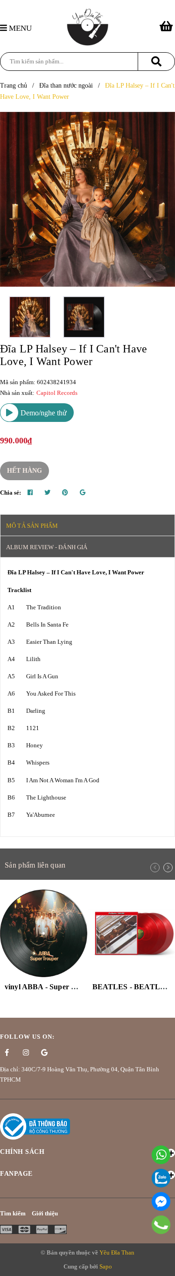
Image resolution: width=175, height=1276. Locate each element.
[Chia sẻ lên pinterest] (65, 492)
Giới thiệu (45, 1213)
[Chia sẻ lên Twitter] (47, 492)
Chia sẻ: (10, 492)
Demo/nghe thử (43, 413)
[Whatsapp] (161, 1154)
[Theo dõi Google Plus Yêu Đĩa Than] (44, 1053)
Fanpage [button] (16, 1173)
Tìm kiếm (13, 1213)
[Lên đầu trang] (163, 1264)
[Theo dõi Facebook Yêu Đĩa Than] (7, 1053)
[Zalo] (161, 1178)
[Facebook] (161, 1201)
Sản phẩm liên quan (35, 865)
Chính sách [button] (22, 1151)
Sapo (105, 1266)
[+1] (82, 492)
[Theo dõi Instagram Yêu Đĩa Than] (26, 1053)
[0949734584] (161, 1224)
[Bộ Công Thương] (35, 1125)
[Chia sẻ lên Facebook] (30, 492)
